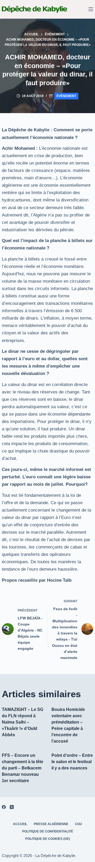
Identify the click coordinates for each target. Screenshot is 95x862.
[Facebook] (4, 807)
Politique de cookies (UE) (47, 839)
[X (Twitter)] (12, 807)
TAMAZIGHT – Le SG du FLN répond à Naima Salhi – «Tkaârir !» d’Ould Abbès (22, 722)
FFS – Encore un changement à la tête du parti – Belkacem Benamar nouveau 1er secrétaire (22, 768)
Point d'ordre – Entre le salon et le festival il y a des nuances (72, 761)
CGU (78, 824)
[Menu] (90, 9)
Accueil (20, 824)
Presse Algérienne (51, 824)
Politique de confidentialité (47, 831)
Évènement (66, 96)
